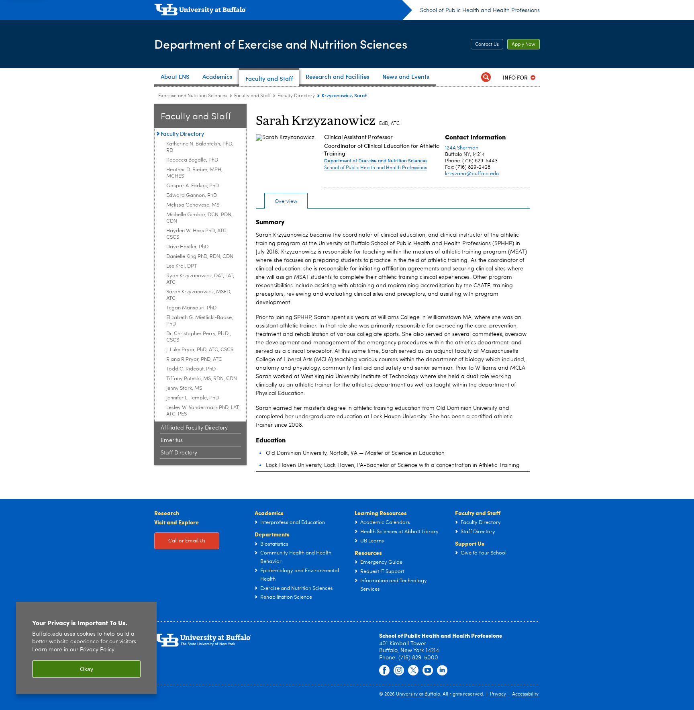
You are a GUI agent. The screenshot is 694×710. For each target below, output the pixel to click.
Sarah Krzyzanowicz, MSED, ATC (198, 295)
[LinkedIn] (442, 670)
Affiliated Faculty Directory (194, 428)
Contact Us (487, 44)
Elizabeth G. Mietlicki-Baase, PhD (199, 321)
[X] (413, 670)
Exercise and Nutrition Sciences (192, 96)
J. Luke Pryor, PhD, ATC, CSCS (199, 349)
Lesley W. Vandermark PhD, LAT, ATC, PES (203, 411)
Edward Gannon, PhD (191, 195)
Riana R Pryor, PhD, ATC (194, 359)
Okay (86, 669)
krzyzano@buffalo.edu (472, 173)
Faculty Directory (296, 96)
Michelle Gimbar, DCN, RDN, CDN (199, 218)
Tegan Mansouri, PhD (191, 308)
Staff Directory (179, 453)
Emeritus (172, 440)
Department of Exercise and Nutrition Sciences (280, 43)
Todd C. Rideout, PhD (191, 369)
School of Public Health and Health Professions (480, 10)
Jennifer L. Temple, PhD (192, 398)
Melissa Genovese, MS (192, 205)
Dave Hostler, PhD (187, 247)
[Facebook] (384, 670)
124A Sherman (461, 148)
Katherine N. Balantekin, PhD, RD (199, 147)
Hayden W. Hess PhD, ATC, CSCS (197, 234)
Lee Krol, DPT (181, 266)
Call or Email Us (187, 541)
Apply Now (523, 44)
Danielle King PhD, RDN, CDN (199, 256)
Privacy (498, 694)
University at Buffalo (418, 694)
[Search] (486, 77)
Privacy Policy (97, 650)
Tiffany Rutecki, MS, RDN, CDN (201, 378)
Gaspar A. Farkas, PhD (192, 185)
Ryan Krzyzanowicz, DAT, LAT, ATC (200, 279)
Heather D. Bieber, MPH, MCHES (194, 173)
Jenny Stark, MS (184, 388)
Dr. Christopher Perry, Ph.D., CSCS (198, 337)
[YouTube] (428, 670)
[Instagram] (399, 670)
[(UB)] (283, 11)
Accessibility (525, 694)
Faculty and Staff (252, 96)
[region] (86, 648)
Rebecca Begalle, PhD (192, 160)
